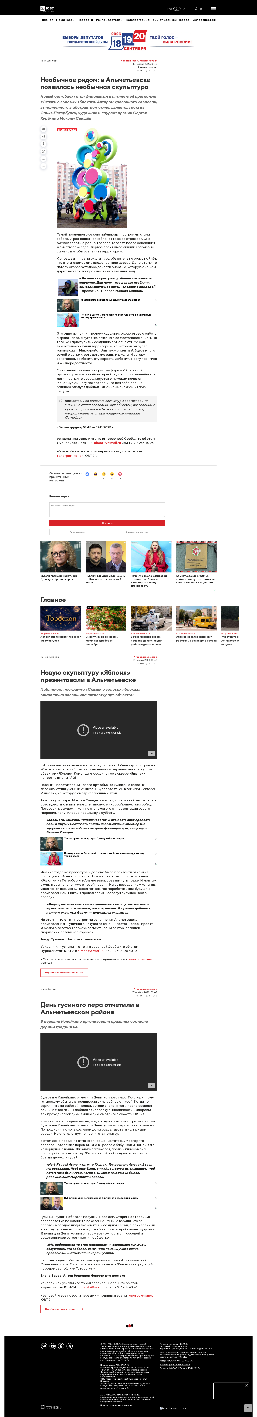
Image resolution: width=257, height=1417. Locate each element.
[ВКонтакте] (43, 129)
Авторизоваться (77, 532)
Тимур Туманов (49, 656)
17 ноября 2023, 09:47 (144, 992)
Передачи (85, 20)
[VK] (44, 1346)
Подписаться (231, 1394)
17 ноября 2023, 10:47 (145, 659)
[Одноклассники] (43, 144)
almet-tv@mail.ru (107, 443)
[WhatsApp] (43, 151)
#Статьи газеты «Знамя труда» (139, 60)
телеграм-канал (70, 456)
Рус (169, 8)
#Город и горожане (145, 656)
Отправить (107, 523)
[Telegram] (43, 136)
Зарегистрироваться (137, 532)
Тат (184, 8)
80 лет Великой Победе (171, 20)
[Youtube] (53, 1346)
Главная (46, 20)
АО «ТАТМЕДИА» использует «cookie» (118, 1395)
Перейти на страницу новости (61, 972)
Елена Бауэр (48, 988)
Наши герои (65, 20)
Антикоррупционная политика (175, 1364)
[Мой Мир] (43, 159)
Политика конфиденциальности (116, 1405)
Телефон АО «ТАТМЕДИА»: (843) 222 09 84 (180, 1368)
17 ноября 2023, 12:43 (145, 63)
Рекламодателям (109, 20)
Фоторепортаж (204, 20)
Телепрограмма (137, 20)
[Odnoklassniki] (61, 1346)
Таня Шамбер (48, 60)
